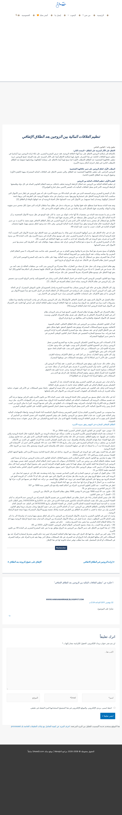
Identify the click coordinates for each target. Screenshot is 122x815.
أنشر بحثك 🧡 (42, 15)
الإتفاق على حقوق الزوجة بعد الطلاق (24, 562)
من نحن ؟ (86, 15)
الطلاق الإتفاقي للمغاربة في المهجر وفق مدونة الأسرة (93, 424)
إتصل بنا (58, 15)
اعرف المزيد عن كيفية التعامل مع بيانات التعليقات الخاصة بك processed (40, 726)
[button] (16, 15)
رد (9, 615)
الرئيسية (100, 15)
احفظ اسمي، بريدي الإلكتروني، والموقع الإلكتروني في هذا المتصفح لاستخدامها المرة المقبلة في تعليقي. (71, 708)
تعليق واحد (111, 147)
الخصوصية (26, 15)
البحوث (73, 15)
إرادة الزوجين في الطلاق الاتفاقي (99, 562)
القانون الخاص (99, 147)
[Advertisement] (61, 106)
